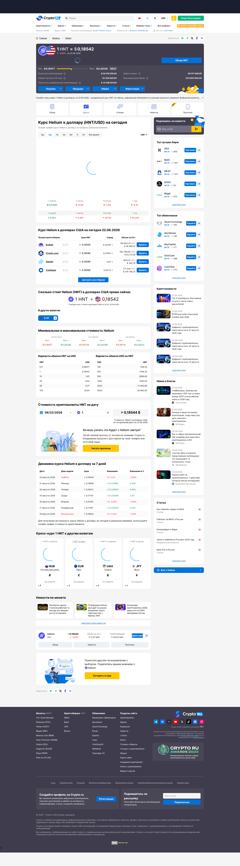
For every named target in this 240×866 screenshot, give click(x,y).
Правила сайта (183, 783)
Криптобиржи (72, 713)
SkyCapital (170, 244)
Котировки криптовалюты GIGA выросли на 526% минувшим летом (137, 609)
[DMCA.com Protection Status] (120, 842)
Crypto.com (52, 253)
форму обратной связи (189, 735)
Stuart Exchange (173, 222)
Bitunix (67, 731)
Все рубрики (164, 26)
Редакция (81, 783)
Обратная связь (66, 783)
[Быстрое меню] (173, 18)
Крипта (95, 735)
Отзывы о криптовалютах (132, 749)
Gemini (49, 261)
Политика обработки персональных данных (155, 783)
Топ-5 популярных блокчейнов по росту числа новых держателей (186, 301)
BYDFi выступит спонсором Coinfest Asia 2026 (185, 315)
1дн (42, 134)
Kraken (49, 244)
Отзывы (120, 112)
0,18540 (84, 253)
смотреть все (179, 204)
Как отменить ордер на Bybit (170, 509)
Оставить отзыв (102, 675)
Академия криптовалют (131, 762)
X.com (192, 38)
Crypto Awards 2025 (191, 26)
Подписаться (181, 802)
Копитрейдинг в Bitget (167, 529)
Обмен (105, 88)
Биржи (61, 26)
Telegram (147, 18)
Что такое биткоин (45, 717)
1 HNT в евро (78, 541)
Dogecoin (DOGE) (44, 749)
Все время (94, 134)
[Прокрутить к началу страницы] (233, 848)
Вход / (184, 18)
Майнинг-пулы (143, 26)
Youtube (139, 18)
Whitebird (96, 749)
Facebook (197, 38)
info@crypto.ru (198, 737)
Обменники (77, 26)
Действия (137, 635)
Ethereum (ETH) (43, 722)
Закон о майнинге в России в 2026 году (175, 539)
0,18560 (84, 270)
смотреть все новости (93, 623)
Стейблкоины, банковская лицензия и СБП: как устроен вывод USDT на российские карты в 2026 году (186, 394)
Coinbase (51, 270)
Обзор (52, 112)
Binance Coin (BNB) (45, 735)
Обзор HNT (181, 60)
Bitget (167, 193)
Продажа (78, 88)
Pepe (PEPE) (42, 753)
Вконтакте (202, 38)
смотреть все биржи (93, 279)
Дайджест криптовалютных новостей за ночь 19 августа (185, 360)
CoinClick (169, 267)
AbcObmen (170, 233)
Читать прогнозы (101, 448)
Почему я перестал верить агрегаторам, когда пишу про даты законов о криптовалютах (186, 416)
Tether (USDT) (42, 726)
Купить (143, 244)
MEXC (167, 171)
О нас (53, 783)
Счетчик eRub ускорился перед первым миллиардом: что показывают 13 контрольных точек (185, 457)
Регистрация (194, 18)
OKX (166, 148)
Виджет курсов (127, 771)
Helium (51, 634)
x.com (155, 18)
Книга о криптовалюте (130, 766)
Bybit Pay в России (165, 549)
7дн (50, 134)
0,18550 (84, 244)
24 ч (112, 68)
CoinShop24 (97, 744)
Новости (111, 26)
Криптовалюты (43, 26)
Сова (94, 740)
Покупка (50, 88)
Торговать (190, 150)
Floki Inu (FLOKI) (43, 757)
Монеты (40, 713)
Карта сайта (126, 757)
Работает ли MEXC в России (170, 519)
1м (57, 134)
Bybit (167, 160)
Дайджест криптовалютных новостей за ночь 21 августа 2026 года (185, 330)
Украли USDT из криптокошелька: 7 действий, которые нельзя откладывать (186, 478)
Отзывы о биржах (129, 744)
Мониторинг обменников (104, 717)
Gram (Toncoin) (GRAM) (47, 740)
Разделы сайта (128, 713)
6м (71, 134)
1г (77, 134)
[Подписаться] (196, 129)
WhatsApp (182, 38)
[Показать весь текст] (202, 98)
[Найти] (66, 18)
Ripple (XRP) (42, 731)
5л (83, 134)
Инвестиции (132, 88)
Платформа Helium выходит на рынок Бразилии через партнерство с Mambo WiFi (97, 610)
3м (64, 134)
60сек (95, 731)
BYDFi (167, 182)
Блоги (123, 740)
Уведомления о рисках (124, 783)
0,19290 (84, 261)
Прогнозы (187, 112)
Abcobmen (97, 722)
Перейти (191, 223)
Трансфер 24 (98, 753)
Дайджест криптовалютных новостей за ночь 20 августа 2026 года (185, 346)
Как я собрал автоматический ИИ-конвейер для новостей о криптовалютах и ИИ (186, 437)
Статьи (125, 26)
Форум (123, 753)
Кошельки (94, 26)
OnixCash (169, 255)
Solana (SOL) (42, 744)
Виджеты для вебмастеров (100, 783)
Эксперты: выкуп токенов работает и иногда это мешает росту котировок (59, 609)
